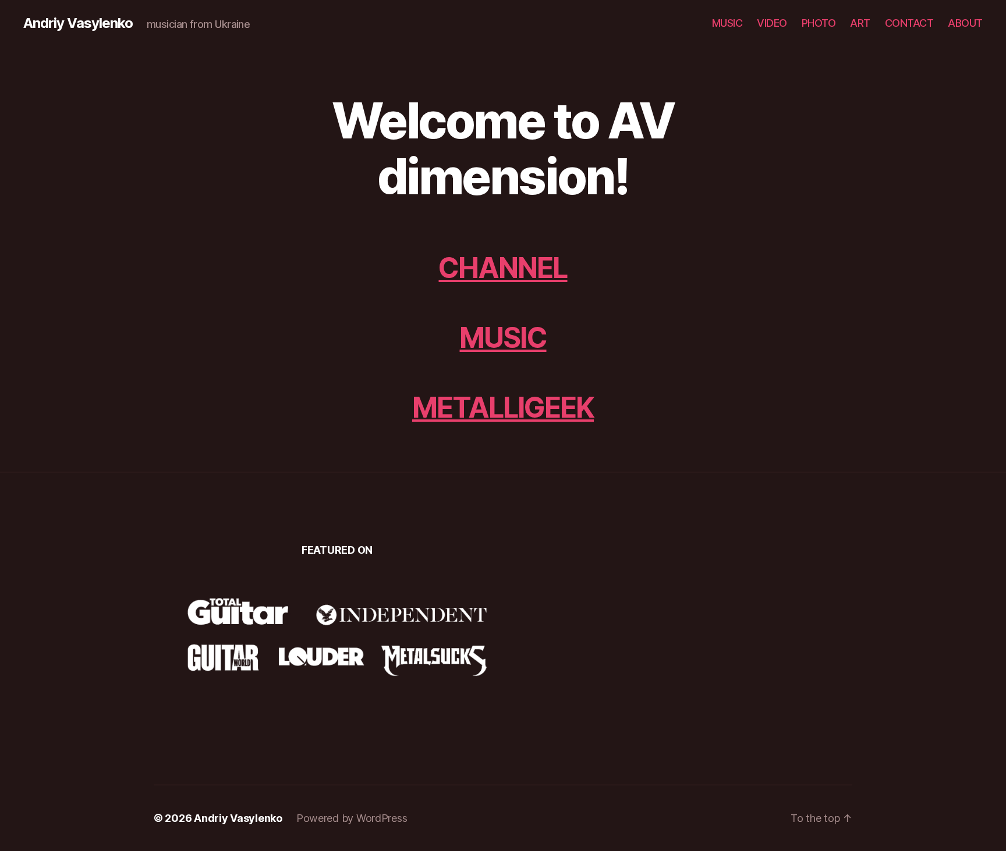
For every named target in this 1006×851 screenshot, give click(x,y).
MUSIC (727, 23)
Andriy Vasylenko (78, 23)
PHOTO (819, 23)
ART (860, 23)
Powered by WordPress (352, 818)
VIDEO (772, 23)
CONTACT (909, 23)
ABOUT (965, 23)
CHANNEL (502, 268)
